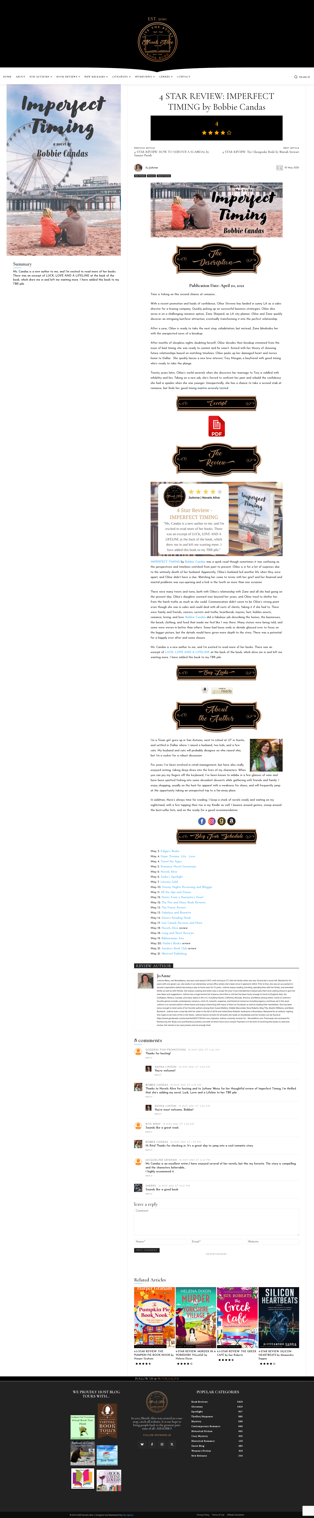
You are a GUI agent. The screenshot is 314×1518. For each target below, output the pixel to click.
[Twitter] (172, 1444)
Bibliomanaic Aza (173, 938)
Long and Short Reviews (178, 933)
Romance (151, 176)
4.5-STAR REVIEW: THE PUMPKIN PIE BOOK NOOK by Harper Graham (154, 1355)
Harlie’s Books (172, 943)
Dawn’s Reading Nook (176, 918)
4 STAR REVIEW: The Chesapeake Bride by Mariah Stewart (260, 152)
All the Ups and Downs (176, 892)
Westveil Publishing (174, 953)
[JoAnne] (140, 168)
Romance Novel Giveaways (178, 866)
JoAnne (153, 167)
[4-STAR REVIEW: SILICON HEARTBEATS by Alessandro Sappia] (279, 1317)
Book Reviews (140, 176)
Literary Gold (169, 882)
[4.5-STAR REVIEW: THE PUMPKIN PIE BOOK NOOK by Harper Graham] (154, 1317)
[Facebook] (152, 1444)
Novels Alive (169, 872)
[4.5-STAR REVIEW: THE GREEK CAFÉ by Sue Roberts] (237, 1317)
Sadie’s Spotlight (172, 877)
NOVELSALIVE (168, 1379)
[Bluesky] (142, 1444)
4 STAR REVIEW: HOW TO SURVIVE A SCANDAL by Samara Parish (171, 153)
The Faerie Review (174, 907)
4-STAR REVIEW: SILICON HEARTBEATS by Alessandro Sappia (276, 1355)
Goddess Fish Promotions (166, 1050)
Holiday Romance (229, 1347)
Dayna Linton (165, 1067)
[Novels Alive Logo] (157, 41)
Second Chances (164, 176)
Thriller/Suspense (271, 1347)
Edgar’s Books (170, 851)
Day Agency (127, 1515)
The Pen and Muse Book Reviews (184, 902)
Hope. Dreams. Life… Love (178, 856)
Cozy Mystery (185, 1347)
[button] (302, 76)
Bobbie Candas (157, 1085)
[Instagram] (162, 1444)
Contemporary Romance (150, 1347)
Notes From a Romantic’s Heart (183, 897)
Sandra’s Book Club (174, 948)
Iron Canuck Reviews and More (181, 923)
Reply (149, 1058)
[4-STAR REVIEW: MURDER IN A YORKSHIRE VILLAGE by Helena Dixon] (196, 1317)
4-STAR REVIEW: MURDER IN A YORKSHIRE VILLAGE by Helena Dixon (196, 1355)
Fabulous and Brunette (176, 912)
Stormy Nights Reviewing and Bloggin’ (187, 887)
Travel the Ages (171, 861)
